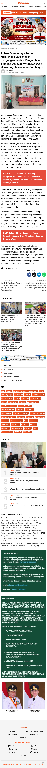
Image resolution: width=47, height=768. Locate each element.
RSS (24, 755)
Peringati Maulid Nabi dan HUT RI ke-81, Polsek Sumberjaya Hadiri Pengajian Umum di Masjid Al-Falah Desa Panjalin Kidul (11, 347)
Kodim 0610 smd (6, 413)
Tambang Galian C (7, 432)
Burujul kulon (19, 395)
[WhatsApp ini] (44, 274)
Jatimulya (14, 406)
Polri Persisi (15, 424)
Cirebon (17, 398)
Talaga (35, 428)
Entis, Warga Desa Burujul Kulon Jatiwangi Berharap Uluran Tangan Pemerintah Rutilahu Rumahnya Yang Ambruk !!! (21, 531)
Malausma (30, 417)
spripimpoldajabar (16, 428)
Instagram (13, 749)
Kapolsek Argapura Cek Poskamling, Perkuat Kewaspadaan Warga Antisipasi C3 (9, 318)
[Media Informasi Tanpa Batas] (23, 3)
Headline (7, 365)
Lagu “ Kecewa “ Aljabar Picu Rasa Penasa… (23, 498)
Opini (11, 495)
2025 (2, 391)
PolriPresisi (24, 424)
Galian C (4, 402)
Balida (41, 391)
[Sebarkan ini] (29, 274)
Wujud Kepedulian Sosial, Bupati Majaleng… (27, 489)
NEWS (12, 470)
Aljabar (9, 391)
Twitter (36, 746)
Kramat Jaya (5, 417)
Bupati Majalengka (7, 395)
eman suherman (36, 398)
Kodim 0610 (29, 409)
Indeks (12, 731)
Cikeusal (27, 395)
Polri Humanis (33, 421)
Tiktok (13, 752)
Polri (25, 421)
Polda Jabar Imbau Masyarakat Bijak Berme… (24, 481)
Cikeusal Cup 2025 (38, 395)
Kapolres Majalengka (13, 381)
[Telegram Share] (39, 274)
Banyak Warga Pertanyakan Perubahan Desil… (25, 473)
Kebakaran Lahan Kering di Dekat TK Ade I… (27, 506)
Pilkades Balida (40, 417)
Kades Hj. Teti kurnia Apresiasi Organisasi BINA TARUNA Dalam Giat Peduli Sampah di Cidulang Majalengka (23, 519)
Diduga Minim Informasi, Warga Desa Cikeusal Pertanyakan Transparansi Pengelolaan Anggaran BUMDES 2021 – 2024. (22, 537)
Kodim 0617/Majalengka (37, 413)
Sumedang (27, 428)
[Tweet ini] (34, 274)
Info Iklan (34, 735)
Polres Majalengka (12, 377)
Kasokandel (20, 409)
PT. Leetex (33, 424)
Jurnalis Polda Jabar (25, 406)
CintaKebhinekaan (7, 398)
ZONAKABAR (28, 432)
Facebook (13, 746)
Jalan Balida (5, 406)
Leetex (13, 417)
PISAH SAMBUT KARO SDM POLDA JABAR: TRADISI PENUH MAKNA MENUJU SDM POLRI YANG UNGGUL (22, 544)
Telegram (36, 752)
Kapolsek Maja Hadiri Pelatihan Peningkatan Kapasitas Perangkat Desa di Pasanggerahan (11, 285)
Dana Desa (25, 398)
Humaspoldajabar (32, 402)
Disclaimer (12, 735)
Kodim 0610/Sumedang (21, 413)
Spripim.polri (5, 428)
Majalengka (9, 373)
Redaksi (23, 738)
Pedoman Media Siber (34, 731)
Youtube (35, 749)
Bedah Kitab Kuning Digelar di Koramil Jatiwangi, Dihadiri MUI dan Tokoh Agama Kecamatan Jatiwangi (35, 285)
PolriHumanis (5, 424)
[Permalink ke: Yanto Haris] (3, 71)
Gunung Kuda (13, 402)
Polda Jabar (9, 369)
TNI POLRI (18, 432)
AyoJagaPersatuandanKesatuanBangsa (25, 391)
